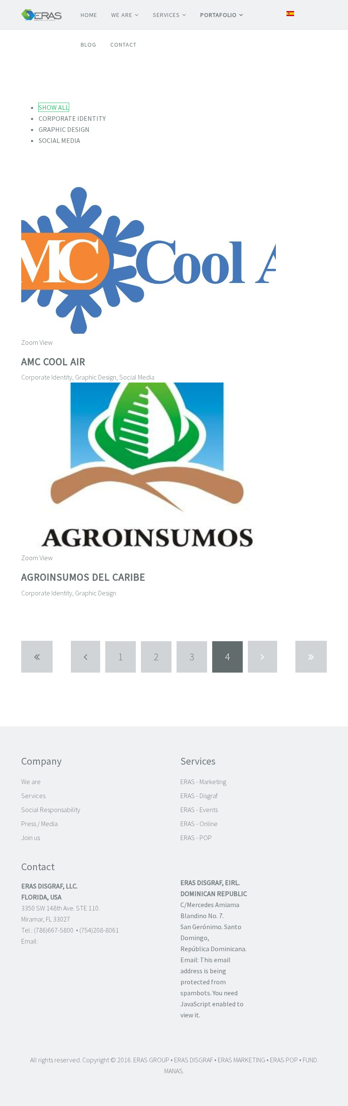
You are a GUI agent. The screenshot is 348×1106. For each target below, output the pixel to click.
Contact (123, 44)
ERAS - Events (199, 809)
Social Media (59, 140)
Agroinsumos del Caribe (83, 577)
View (46, 342)
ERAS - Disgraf (199, 795)
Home (89, 15)
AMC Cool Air (53, 361)
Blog (88, 44)
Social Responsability (50, 809)
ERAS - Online (199, 823)
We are (121, 15)
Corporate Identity (72, 118)
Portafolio (218, 15)
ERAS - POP (196, 837)
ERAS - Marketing (203, 781)
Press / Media (39, 823)
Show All (54, 107)
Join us (30, 837)
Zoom (29, 342)
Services (166, 15)
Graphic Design (64, 129)
